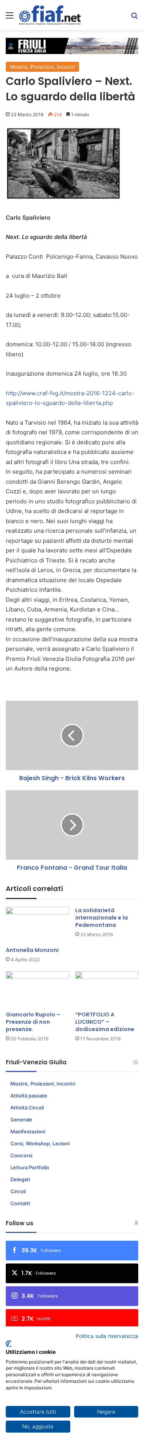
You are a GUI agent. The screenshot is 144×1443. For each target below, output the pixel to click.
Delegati (20, 1179)
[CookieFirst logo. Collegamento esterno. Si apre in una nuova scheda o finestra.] (9, 1343)
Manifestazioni (27, 1131)
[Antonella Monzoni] (37, 925)
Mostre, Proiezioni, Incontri (42, 67)
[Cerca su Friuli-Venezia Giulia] (134, 18)
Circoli (18, 1191)
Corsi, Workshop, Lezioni (40, 1143)
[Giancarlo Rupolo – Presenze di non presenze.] (37, 989)
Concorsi (21, 1155)
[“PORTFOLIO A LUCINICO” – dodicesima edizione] (107, 989)
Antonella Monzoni (32, 950)
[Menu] (9, 18)
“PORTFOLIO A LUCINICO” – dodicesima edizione (104, 1022)
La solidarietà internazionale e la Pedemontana (101, 917)
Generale (21, 1119)
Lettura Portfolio (29, 1167)
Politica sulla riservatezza (107, 1336)
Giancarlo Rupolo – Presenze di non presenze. (33, 1022)
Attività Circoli (27, 1107)
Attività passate (28, 1095)
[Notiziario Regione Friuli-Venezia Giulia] (50, 15)
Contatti (20, 1203)
